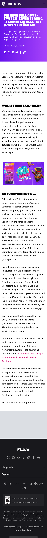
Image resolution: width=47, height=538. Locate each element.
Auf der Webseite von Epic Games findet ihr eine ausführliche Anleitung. (22, 357)
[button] (5, 53)
